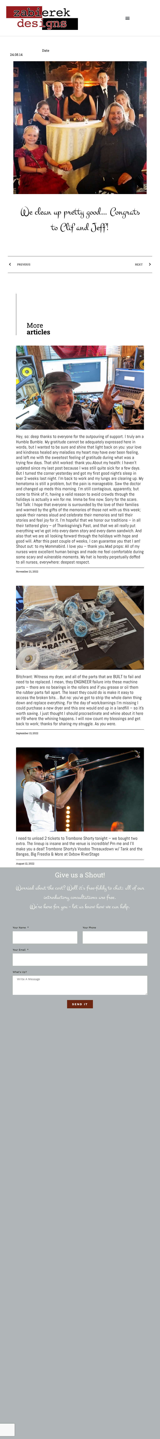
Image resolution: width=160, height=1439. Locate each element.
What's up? (20, 972)
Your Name (20, 927)
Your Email (19, 950)
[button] (127, 18)
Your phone (89, 927)
